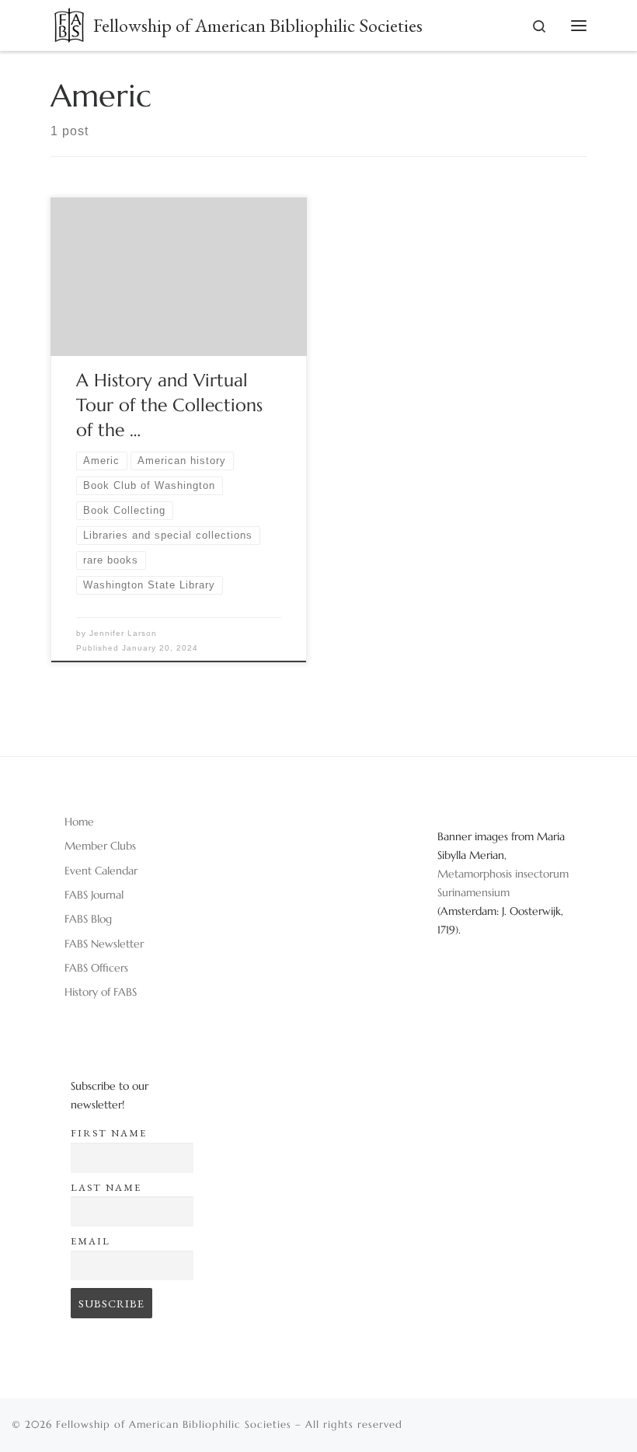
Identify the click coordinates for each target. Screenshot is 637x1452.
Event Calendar (100, 871)
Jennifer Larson (123, 633)
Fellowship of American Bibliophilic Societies (173, 1424)
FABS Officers (96, 968)
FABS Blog (88, 919)
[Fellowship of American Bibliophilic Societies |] (69, 22)
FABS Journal (94, 895)
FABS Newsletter (104, 944)
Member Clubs (100, 846)
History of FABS (100, 992)
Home (79, 822)
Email (90, 1241)
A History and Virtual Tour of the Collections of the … (169, 405)
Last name (106, 1187)
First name (109, 1133)
